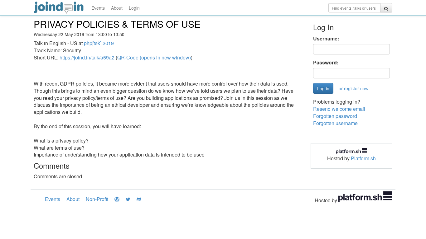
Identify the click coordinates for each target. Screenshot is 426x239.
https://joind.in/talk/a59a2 (87, 57)
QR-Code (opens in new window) (154, 57)
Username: (326, 38)
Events (98, 8)
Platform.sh (363, 158)
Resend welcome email (339, 108)
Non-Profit (97, 199)
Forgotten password (335, 116)
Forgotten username (335, 123)
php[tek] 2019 (99, 43)
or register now (353, 88)
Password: (325, 62)
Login (134, 8)
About (117, 8)
